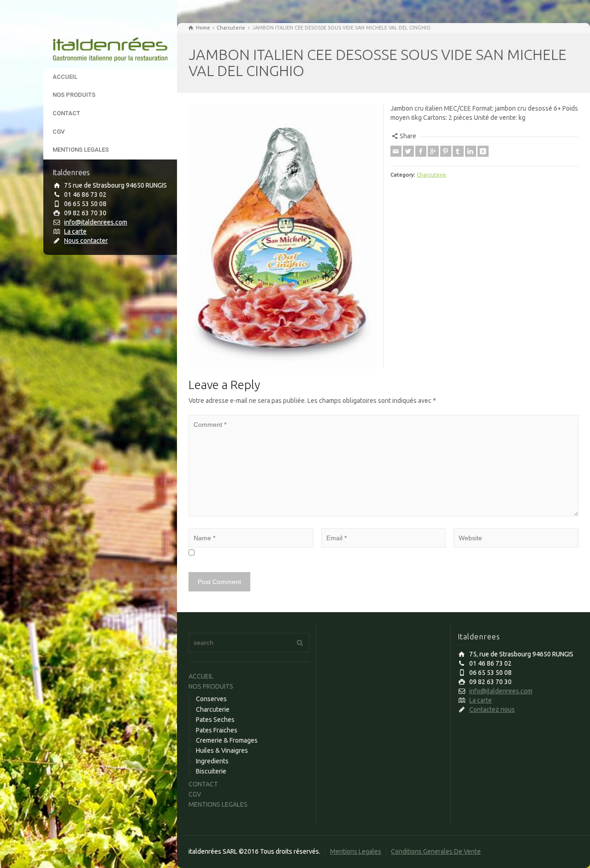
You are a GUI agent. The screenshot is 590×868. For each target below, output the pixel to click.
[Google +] (433, 151)
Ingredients (212, 761)
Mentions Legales (355, 851)
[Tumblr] (458, 151)
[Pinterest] (445, 151)
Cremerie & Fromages (227, 740)
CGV (59, 131)
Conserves (211, 699)
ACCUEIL (65, 76)
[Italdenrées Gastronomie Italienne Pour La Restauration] (110, 45)
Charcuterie (431, 174)
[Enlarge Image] (283, 236)
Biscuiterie (211, 771)
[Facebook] (420, 151)
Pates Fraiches (216, 730)
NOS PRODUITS (74, 94)
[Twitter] (408, 151)
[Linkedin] (470, 151)
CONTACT (66, 113)
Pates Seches (215, 719)
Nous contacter (86, 240)
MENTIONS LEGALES (81, 149)
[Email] (395, 151)
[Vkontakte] (483, 151)
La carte (75, 231)
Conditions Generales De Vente (436, 851)
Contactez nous (492, 709)
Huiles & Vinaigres (222, 750)
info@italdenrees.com (95, 222)
